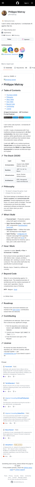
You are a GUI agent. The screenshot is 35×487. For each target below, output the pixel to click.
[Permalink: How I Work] (2, 246)
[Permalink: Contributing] (2, 316)
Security (16, 476)
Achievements (6, 45)
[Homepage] (17, 2)
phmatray (6, 76)
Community (28, 476)
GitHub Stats (9, 296)
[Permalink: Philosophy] (2, 186)
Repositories (22, 67)
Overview (9, 67)
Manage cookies (22, 477)
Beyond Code (10, 104)
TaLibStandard (22, 225)
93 (10, 391)
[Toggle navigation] (2, 2)
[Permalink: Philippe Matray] (2, 84)
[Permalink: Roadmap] (2, 303)
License (8, 108)
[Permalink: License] (2, 343)
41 (10, 406)
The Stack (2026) (11, 95)
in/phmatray (7, 32)
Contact (14, 477)
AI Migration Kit (22, 234)
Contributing (10, 106)
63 (10, 376)
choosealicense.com (10, 353)
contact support (20, 469)
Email (15, 289)
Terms (5, 476)
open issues (16, 309)
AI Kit (22, 238)
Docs (9, 477)
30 (15, 391)
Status (22, 476)
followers (7, 35)
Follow (9, 39)
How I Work (9, 101)
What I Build (10, 99)
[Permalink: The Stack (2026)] (2, 155)
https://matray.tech (10, 30)
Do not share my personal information (17, 479)
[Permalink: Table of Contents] (2, 90)
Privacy (11, 476)
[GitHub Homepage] (12, 482)
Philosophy (9, 97)
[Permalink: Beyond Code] (2, 273)
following (15, 35)
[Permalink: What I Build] (2, 214)
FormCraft (9, 227)
